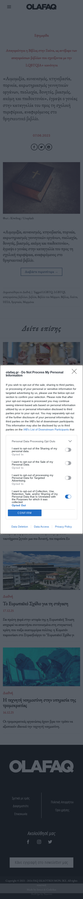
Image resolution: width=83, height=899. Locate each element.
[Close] (75, 372)
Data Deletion (19, 526)
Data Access (41, 526)
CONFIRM (25, 513)
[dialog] (41, 449)
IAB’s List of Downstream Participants (46, 429)
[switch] (68, 450)
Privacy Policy (63, 526)
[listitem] (41, 441)
